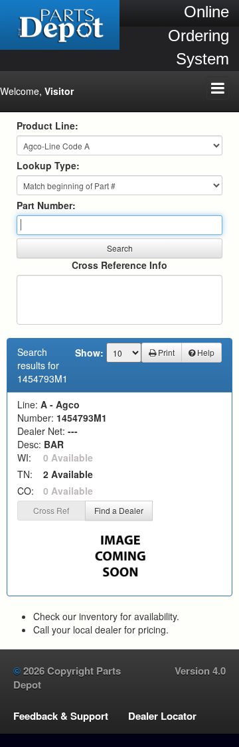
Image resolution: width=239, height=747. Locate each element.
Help (204, 352)
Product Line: (47, 125)
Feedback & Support (60, 715)
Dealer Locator (162, 715)
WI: (24, 457)
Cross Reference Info (119, 265)
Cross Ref (51, 510)
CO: (25, 490)
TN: (25, 474)
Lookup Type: (48, 165)
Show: (89, 352)
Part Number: (46, 205)
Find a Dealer (118, 510)
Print (165, 352)
